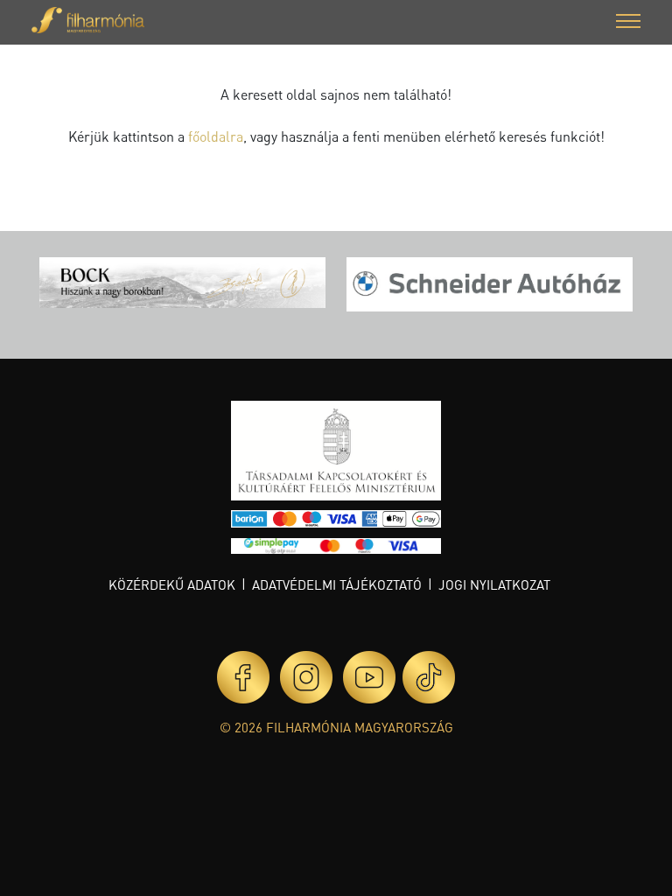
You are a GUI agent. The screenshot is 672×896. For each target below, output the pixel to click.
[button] (628, 23)
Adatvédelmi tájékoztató (337, 584)
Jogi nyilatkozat (494, 584)
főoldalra (215, 136)
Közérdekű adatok (171, 584)
